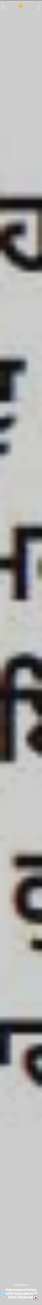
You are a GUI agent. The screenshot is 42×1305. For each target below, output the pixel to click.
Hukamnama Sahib (21, 1285)
